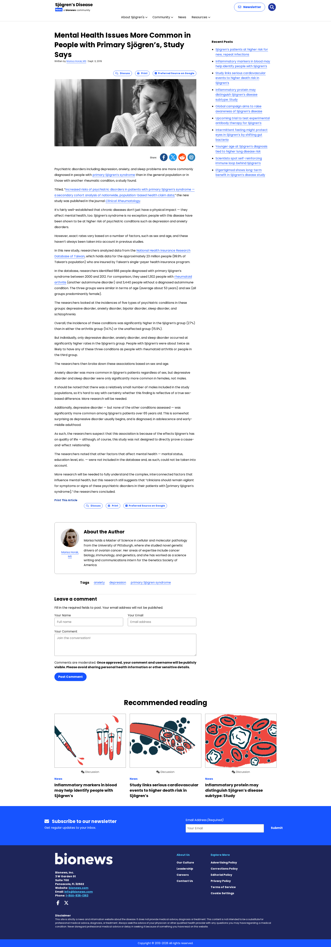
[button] (249, 7)
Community (161, 17)
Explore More (220, 855)
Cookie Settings (222, 893)
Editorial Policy (221, 875)
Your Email (135, 615)
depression (117, 582)
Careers (183, 875)
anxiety (99, 582)
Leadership (185, 869)
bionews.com (78, 888)
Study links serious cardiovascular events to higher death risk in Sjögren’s (240, 78)
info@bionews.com (78, 892)
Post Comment (70, 677)
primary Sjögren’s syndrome (114, 175)
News (182, 17)
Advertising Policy (224, 862)
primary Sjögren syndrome (151, 582)
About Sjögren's (132, 17)
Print (143, 73)
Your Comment (65, 631)
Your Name (62, 615)
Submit (277, 828)
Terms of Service (223, 887)
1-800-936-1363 (77, 895)
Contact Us (185, 881)
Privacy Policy (221, 881)
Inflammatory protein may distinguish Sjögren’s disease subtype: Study (236, 95)
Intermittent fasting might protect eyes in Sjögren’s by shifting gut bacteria (241, 135)
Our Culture (185, 862)
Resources (199, 17)
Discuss (124, 73)
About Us (183, 855)
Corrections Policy (224, 869)
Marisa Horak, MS (76, 61)
